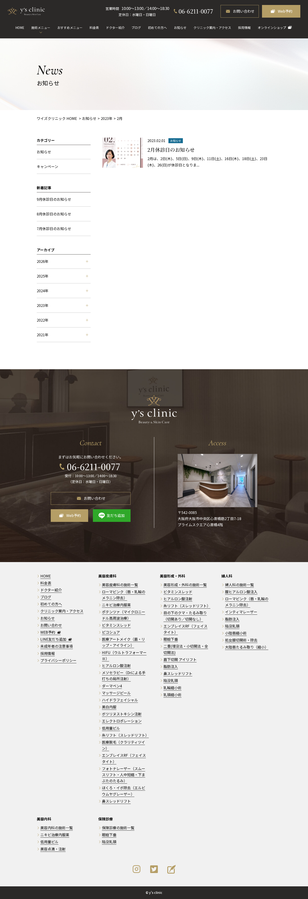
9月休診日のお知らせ (54, 199)
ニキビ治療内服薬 (116, 604)
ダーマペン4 (112, 686)
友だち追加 (116, 515)
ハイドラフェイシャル (120, 700)
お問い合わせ (244, 11)
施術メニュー (40, 27)
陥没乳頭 (170, 680)
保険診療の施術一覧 (118, 827)
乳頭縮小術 (172, 694)
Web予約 (285, 11)
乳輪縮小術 (172, 687)
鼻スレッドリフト (116, 801)
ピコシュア (111, 632)
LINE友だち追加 (53, 639)
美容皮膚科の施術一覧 (120, 584)
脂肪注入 (170, 666)
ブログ (136, 27)
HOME (19, 27)
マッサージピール (116, 693)
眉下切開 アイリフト (180, 659)
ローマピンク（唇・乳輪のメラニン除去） (246, 601)
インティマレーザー (241, 611)
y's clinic (155, 892)
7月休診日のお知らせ (54, 228)
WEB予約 (48, 632)
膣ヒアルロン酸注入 (241, 591)
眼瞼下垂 (170, 639)
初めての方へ (157, 27)
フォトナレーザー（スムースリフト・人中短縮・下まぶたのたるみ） (123, 774)
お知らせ (180, 27)
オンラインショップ (272, 27)
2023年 (42, 305)
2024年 (42, 290)
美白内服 (109, 707)
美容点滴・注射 (53, 849)
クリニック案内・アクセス (212, 27)
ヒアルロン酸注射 (116, 665)
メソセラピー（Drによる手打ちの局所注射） (123, 675)
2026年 (42, 261)
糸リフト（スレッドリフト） (125, 735)
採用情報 (244, 27)
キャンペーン (47, 166)
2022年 (42, 320)
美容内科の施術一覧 (56, 827)
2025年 (42, 276)
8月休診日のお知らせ (54, 214)
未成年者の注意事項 (56, 646)
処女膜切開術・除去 (241, 640)
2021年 (42, 334)
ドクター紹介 (115, 27)
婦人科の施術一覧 (239, 584)
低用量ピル (111, 728)
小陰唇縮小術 (236, 633)
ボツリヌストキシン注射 (122, 714)
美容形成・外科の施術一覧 (185, 584)
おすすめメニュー (70, 27)
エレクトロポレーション (122, 721)
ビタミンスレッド (116, 625)
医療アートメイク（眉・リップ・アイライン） (123, 642)
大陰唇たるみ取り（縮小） (246, 647)
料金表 (94, 27)
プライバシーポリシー (58, 660)
